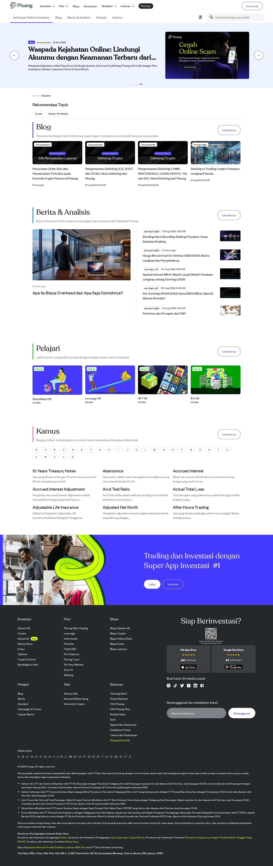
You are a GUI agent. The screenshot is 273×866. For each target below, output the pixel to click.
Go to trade (252, 6)
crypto (38, 113)
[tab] (129, 84)
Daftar (152, 584)
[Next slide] (258, 55)
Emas (63, 837)
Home (35, 95)
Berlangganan (242, 713)
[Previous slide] (14, 55)
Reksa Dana (72, 841)
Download (173, 584)
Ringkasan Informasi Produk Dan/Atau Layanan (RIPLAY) (54, 847)
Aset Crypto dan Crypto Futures (127, 837)
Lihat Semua (229, 130)
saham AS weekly (58, 113)
